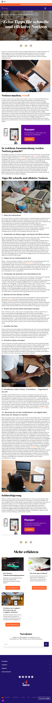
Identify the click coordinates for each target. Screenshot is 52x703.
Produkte (5, 661)
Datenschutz (15, 697)
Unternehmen (6, 672)
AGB (28, 697)
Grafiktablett (33, 446)
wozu (25, 95)
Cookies (23, 697)
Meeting (10, 299)
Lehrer (35, 156)
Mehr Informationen (13, 588)
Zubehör (4, 665)
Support (4, 668)
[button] (2, 700)
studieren (42, 407)
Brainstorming (29, 263)
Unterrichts (22, 158)
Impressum (34, 697)
